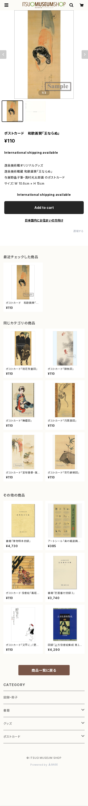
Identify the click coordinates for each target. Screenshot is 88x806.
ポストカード (12, 736)
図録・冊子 (10, 697)
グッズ (7, 723)
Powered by (39, 764)
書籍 (6, 710)
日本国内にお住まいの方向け (44, 220)
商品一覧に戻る (44, 670)
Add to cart (44, 207)
